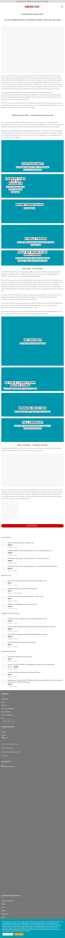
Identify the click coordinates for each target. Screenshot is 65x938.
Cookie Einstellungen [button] (8, 934)
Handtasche (5, 914)
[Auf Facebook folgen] (4, 721)
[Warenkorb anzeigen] (62, 6)
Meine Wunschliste (7, 715)
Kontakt (3, 732)
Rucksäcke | (28, 1)
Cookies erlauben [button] (19, 934)
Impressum (4, 699)
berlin (3, 907)
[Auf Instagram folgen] (7, 721)
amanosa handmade (7, 901)
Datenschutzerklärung (7, 708)
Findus (3, 917)
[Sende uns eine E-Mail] (10, 721)
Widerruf (3, 705)
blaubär (3, 904)
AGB (2, 702)
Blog (2, 718)
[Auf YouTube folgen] (13, 721)
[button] (2, 6)
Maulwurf (4, 910)
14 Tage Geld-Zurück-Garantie (40, 1)
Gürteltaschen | (21, 1)
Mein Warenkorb (6, 712)
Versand (3, 735)
